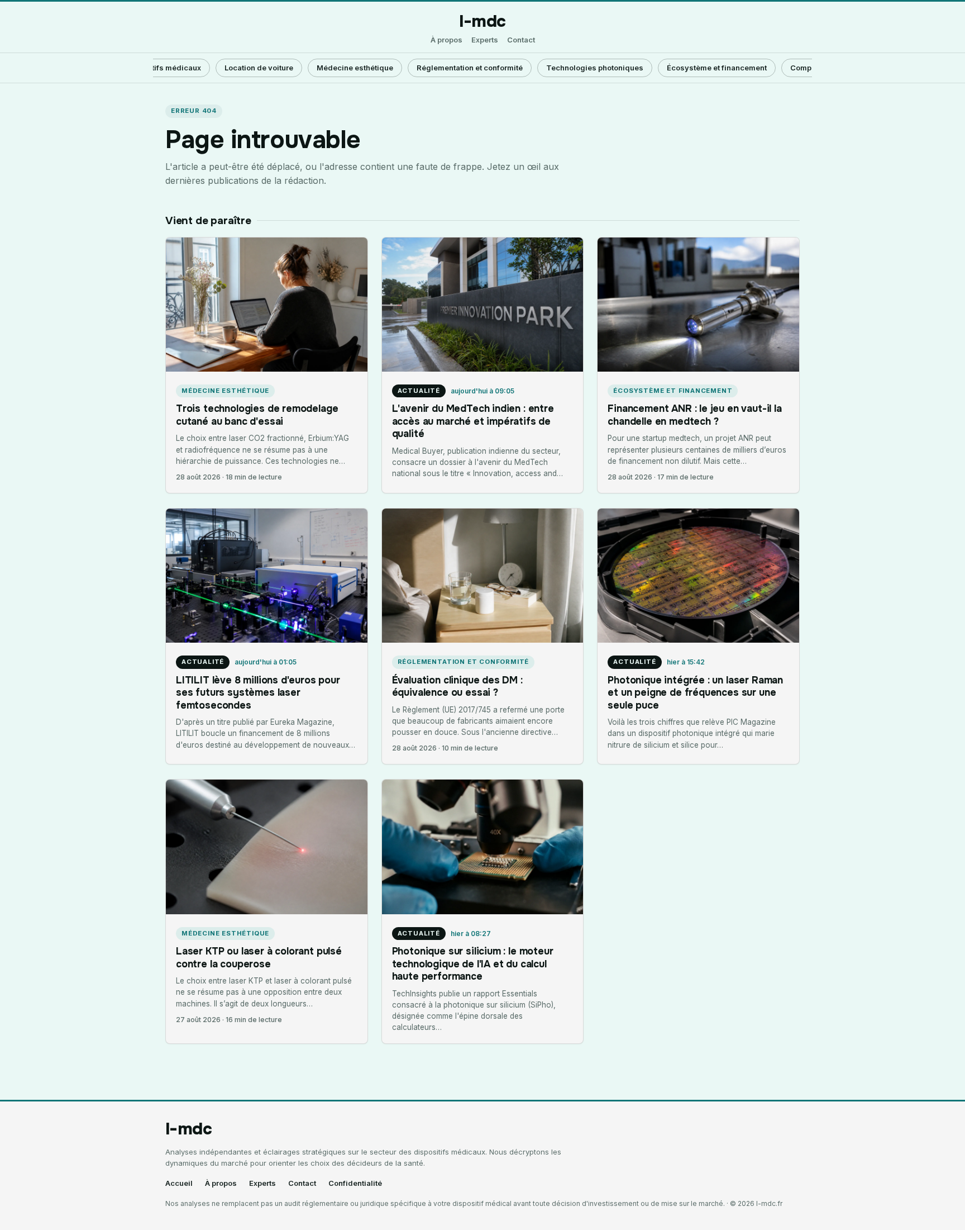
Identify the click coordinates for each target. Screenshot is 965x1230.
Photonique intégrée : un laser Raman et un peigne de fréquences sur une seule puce (695, 692)
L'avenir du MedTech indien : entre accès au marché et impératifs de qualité (473, 421)
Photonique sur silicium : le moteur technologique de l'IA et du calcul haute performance (472, 963)
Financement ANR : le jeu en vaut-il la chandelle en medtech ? (694, 414)
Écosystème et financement (717, 67)
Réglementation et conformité (470, 67)
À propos (446, 40)
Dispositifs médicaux (163, 67)
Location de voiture (258, 67)
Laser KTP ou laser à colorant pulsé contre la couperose (259, 957)
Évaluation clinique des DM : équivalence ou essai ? (457, 686)
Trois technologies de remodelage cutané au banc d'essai (257, 414)
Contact (521, 40)
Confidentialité (355, 1183)
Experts (484, 40)
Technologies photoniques (594, 67)
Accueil (179, 1183)
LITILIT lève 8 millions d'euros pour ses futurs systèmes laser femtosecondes (258, 692)
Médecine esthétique (355, 67)
